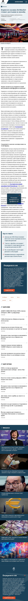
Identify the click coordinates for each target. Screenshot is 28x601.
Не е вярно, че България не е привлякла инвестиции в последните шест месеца (13, 560)
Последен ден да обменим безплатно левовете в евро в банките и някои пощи (13, 471)
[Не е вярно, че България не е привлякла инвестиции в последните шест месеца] (14, 550)
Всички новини (19, 1)
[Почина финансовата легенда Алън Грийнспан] (14, 484)
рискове (4, 300)
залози (12, 297)
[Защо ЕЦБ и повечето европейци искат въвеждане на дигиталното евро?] (14, 506)
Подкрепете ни (9, 290)
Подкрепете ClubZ (9, 597)
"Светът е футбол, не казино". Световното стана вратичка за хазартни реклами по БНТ (14, 245)
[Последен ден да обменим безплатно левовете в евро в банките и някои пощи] (14, 462)
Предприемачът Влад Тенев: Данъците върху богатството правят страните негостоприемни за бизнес (12, 449)
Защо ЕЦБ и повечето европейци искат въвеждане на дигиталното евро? (12, 516)
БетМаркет (4, 297)
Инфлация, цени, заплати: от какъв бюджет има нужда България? (14, 538)
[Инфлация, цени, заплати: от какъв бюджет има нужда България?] (14, 528)
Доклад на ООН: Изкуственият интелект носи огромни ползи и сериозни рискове (15, 238)
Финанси (5, 6)
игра (10, 300)
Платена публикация (3, 20)
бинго (18, 297)
